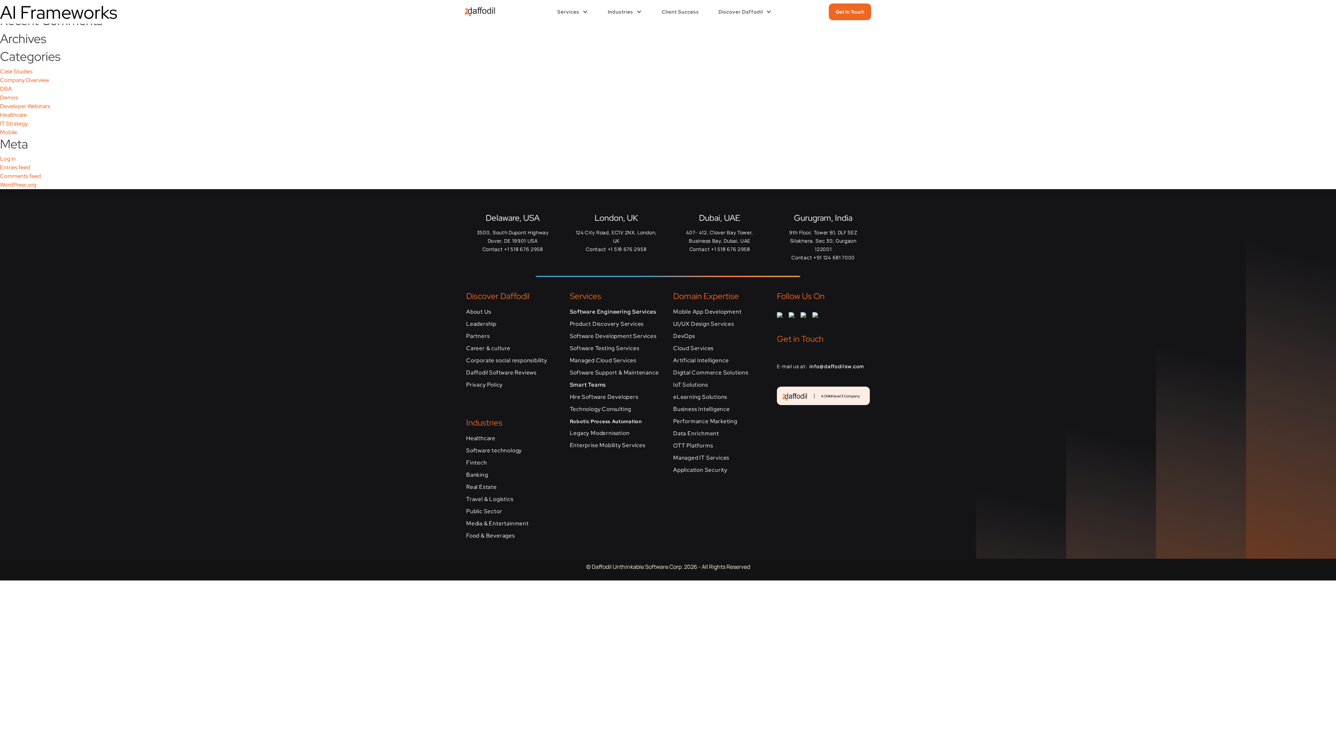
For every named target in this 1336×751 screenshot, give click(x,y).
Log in (8, 158)
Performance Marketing (705, 421)
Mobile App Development (707, 311)
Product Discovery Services (607, 324)
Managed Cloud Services (603, 360)
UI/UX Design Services (703, 324)
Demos (9, 97)
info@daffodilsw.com (836, 366)
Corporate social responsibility (506, 360)
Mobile (8, 132)
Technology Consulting (600, 409)
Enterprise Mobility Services (607, 445)
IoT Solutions (690, 384)
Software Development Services (613, 336)
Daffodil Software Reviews (501, 372)
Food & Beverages (490, 535)
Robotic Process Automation (606, 421)
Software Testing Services (604, 348)
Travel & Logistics (489, 499)
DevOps (684, 336)
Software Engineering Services (613, 311)
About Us (478, 311)
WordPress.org (18, 184)
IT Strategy (14, 123)
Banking (477, 474)
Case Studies (16, 71)
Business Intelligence (701, 409)
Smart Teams (588, 384)
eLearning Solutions (700, 397)
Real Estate (481, 487)
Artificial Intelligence (701, 360)
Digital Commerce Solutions (710, 372)
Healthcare (13, 115)
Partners (478, 336)
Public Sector (484, 511)
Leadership (481, 324)
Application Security (700, 470)
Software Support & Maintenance (614, 372)
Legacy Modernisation (600, 433)
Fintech (476, 462)
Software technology (494, 450)
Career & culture (488, 348)
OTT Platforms (693, 445)
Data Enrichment (696, 433)
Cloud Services (693, 348)
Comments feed (20, 176)
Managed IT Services (701, 457)
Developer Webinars (25, 106)
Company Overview (24, 80)
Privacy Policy (484, 384)
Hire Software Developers (604, 397)
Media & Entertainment (497, 523)
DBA (6, 88)
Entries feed (15, 167)
